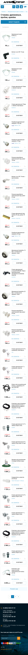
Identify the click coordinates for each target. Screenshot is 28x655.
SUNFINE (13, 277)
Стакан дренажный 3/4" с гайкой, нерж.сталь (19, 495)
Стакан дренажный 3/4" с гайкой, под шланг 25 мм (19, 442)
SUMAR (13, 427)
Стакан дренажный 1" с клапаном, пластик (18, 367)
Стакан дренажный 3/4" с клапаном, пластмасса (19, 349)
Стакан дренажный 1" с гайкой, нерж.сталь (18, 513)
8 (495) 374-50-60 (9, 621)
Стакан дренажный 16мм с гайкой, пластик (19, 87)
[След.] (18, 596)
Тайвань (13, 255)
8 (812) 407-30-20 (9, 616)
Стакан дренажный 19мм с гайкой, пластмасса (19, 104)
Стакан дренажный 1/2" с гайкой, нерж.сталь (19, 424)
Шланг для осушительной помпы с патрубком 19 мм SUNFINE (19, 386)
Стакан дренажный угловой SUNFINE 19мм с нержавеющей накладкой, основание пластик (19, 272)
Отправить (18, 638)
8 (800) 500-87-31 (9, 608)
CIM (12, 352)
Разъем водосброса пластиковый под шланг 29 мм (18, 312)
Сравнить (24, 41)
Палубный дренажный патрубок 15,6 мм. (18, 122)
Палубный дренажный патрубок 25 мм (18, 233)
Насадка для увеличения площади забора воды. (18, 460)
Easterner (14, 89)
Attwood (13, 37)
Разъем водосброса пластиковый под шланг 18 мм (18, 159)
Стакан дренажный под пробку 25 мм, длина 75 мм (18, 215)
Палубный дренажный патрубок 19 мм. (18, 140)
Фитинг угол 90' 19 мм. (18, 52)
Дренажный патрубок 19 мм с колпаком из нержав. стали (18, 252)
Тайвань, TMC (17, 125)
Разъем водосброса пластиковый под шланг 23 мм (18, 196)
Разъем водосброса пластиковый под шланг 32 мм (18, 331)
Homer (13, 516)
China (13, 463)
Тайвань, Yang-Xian (16, 218)
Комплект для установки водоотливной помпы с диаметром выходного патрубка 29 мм (19, 532)
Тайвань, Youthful (15, 162)
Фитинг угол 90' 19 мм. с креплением (18, 177)
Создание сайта (4, 649)
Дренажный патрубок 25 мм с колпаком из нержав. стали (18, 293)
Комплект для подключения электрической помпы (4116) (18, 571)
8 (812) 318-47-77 (9, 612)
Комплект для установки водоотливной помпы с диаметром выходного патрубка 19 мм (19, 405)
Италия (13, 54)
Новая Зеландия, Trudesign (18, 480)
